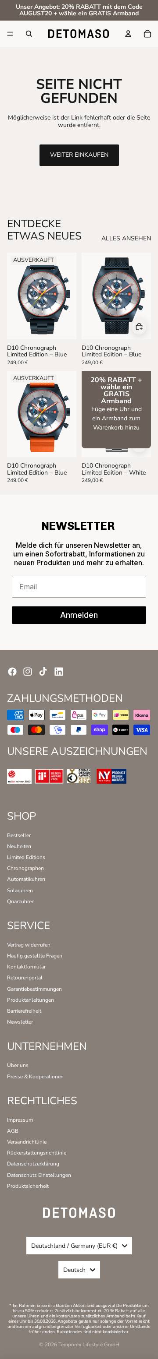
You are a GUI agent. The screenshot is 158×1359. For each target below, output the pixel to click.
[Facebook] (12, 671)
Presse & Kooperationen (35, 1076)
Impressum (20, 1119)
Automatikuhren (26, 879)
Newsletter (20, 1021)
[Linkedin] (59, 671)
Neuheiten (19, 846)
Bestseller (19, 835)
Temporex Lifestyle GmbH (88, 1344)
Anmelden (79, 615)
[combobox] (79, 1245)
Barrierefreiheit (24, 1010)
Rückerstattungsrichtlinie (36, 1152)
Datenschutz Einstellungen (39, 1175)
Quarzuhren (21, 901)
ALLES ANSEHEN (126, 239)
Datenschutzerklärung (33, 1163)
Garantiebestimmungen (34, 989)
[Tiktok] (43, 671)
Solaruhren (20, 890)
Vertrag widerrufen (28, 944)
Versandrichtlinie (27, 1141)
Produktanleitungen (30, 999)
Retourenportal (25, 977)
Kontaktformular (26, 966)
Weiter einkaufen (79, 155)
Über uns (18, 1065)
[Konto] (128, 33)
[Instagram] (27, 671)
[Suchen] (29, 33)
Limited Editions (26, 857)
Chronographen (25, 868)
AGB (12, 1130)
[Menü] (10, 34)
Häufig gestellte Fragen (34, 955)
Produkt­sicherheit (28, 1186)
